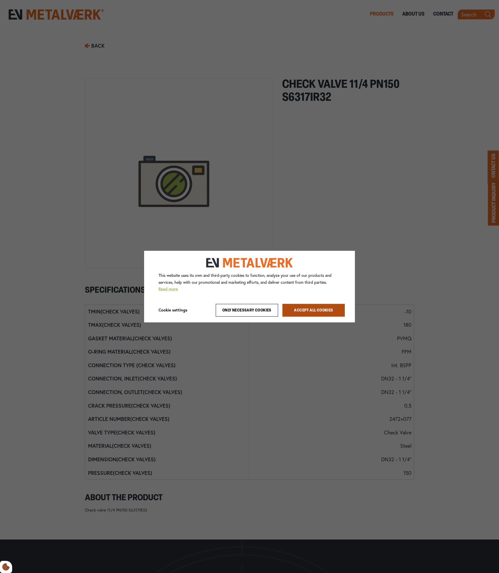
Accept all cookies (313, 310)
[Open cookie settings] (6, 567)
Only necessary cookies (246, 310)
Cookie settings (173, 310)
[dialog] (249, 286)
